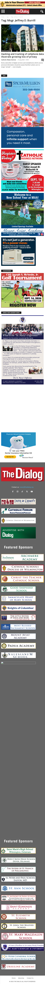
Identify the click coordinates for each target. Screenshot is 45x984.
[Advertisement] (22, 408)
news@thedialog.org (26, 487)
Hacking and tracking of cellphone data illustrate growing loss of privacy (22, 55)
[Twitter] (27, 492)
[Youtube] (32, 492)
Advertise (21, 978)
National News (6, 51)
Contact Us (30, 978)
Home (2, 17)
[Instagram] (18, 492)
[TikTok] (22, 492)
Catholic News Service (8, 60)
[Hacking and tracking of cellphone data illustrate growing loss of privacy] (22, 38)
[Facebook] (13, 492)
